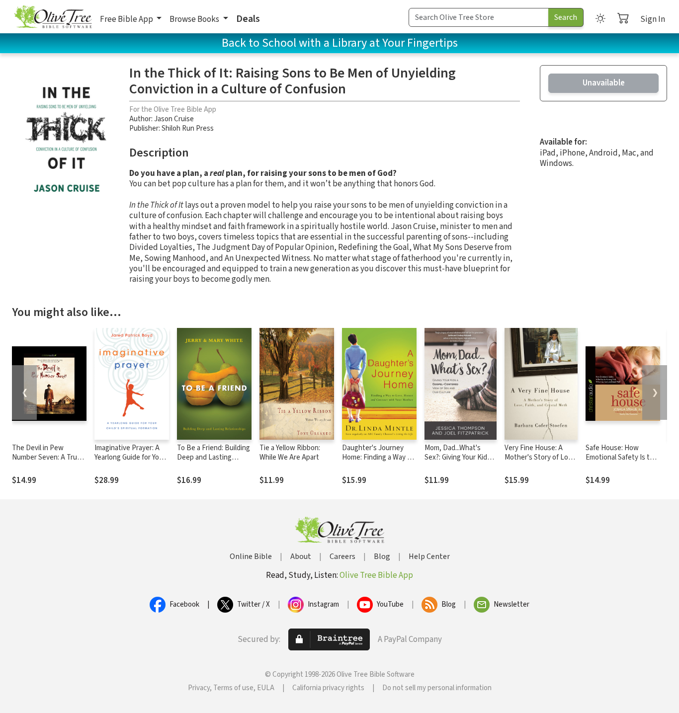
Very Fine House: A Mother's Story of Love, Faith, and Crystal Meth (541, 457)
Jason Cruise (174, 119)
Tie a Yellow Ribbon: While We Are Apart (289, 453)
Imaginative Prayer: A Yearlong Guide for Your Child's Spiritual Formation (130, 462)
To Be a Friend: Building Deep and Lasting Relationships (213, 457)
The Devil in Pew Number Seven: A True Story (46, 457)
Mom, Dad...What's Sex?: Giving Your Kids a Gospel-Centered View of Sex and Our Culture (460, 462)
